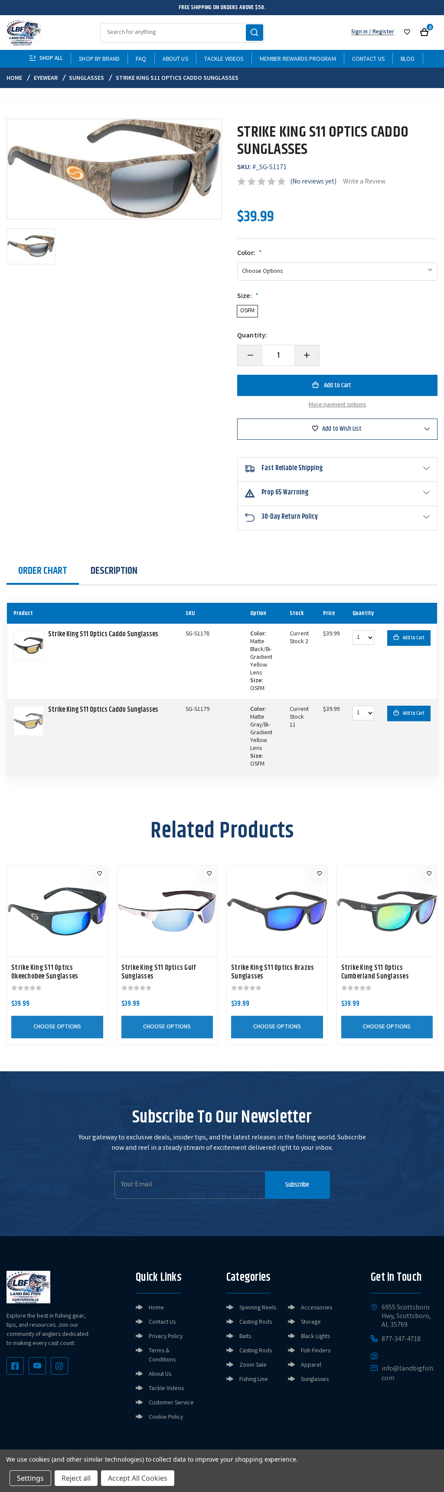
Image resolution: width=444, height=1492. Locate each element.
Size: (247, 297)
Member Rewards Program (298, 59)
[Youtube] (37, 1365)
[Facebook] (15, 1365)
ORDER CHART (42, 571)
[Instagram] (59, 1365)
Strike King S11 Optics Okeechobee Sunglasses (44, 972)
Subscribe (297, 1184)
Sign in (359, 32)
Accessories (316, 1308)
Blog (408, 59)
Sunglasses (315, 1379)
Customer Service (171, 1403)
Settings (30, 1478)
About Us (175, 59)
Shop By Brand (99, 59)
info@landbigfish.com (408, 1374)
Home (156, 1308)
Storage (311, 1322)
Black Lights (315, 1336)
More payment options (337, 405)
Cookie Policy (166, 1417)
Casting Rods (255, 1322)
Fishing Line (253, 1379)
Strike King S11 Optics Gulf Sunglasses (158, 972)
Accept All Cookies (137, 1478)
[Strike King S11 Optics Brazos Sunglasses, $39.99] (277, 911)
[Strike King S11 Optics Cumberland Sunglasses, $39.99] (387, 911)
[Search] (254, 32)
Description (114, 571)
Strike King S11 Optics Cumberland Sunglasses (375, 972)
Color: (249, 254)
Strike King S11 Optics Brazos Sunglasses (272, 972)
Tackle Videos (224, 59)
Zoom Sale (253, 1365)
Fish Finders (315, 1351)
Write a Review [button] (364, 182)
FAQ (141, 59)
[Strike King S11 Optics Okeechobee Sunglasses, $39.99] (57, 911)
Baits (245, 1336)
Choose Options (57, 1027)
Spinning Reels (257, 1308)
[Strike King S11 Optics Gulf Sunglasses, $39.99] (167, 911)
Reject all (76, 1478)
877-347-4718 (401, 1340)
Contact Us (368, 59)
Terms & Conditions (162, 1355)
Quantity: (252, 336)
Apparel (311, 1365)
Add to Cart (413, 638)
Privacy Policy (166, 1336)
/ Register (381, 32)
